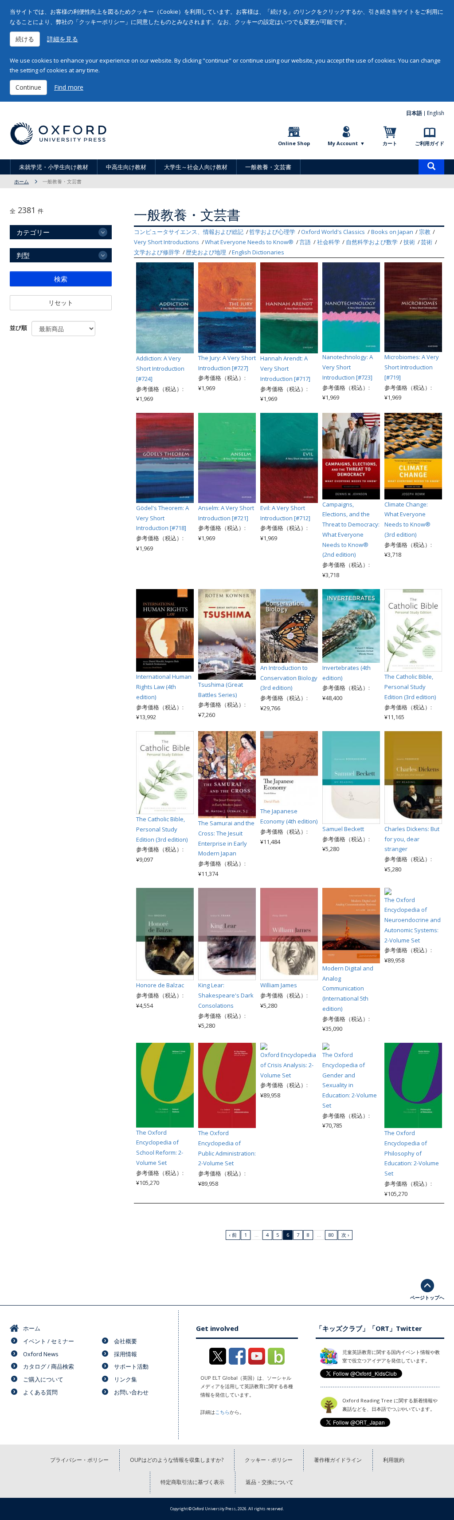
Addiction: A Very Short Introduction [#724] (160, 368)
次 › (345, 1234)
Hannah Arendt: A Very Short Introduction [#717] (285, 368)
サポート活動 (131, 1366)
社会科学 (328, 242)
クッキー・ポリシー (269, 1460)
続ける (25, 39)
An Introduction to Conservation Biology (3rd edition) (288, 678)
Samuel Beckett (343, 829)
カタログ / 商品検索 (48, 1366)
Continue (28, 87)
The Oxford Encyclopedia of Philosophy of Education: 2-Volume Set (411, 1153)
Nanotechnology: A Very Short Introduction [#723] (347, 367)
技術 (409, 242)
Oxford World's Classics (333, 232)
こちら (222, 1412)
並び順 (18, 328)
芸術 (426, 242)
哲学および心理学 (272, 232)
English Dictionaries (258, 252)
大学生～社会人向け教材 (195, 167)
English (435, 113)
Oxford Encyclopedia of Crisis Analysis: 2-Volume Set (288, 1065)
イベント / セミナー (48, 1341)
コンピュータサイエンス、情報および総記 (188, 232)
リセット (60, 302)
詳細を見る (62, 39)
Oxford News (41, 1354)
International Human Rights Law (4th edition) (164, 687)
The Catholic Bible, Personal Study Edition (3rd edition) (410, 687)
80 (331, 1234)
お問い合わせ (131, 1392)
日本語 (414, 113)
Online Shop (294, 143)
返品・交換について (270, 1482)
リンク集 (125, 1379)
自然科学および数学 (372, 242)
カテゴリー (33, 232)
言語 (305, 242)
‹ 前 (233, 1234)
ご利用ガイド (429, 143)
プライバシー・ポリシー (79, 1460)
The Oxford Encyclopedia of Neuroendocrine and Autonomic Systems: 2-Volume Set (412, 920)
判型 (23, 255)
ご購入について (43, 1379)
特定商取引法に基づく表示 (192, 1482)
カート (390, 143)
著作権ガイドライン (338, 1460)
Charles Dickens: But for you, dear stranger (411, 839)
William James (278, 985)
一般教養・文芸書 (268, 167)
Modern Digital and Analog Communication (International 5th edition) (347, 988)
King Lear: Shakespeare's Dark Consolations (226, 995)
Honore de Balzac (160, 985)
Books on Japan (392, 232)
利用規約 (393, 1460)
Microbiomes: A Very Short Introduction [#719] (411, 367)
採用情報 (125, 1354)
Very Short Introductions (166, 242)
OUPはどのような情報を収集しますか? (176, 1460)
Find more (68, 87)
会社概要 (125, 1341)
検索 (60, 278)
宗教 (425, 232)
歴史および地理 (206, 252)
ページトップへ (427, 1297)
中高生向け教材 (126, 167)
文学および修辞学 (157, 252)
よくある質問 (40, 1392)
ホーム (21, 181)
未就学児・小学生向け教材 (53, 167)
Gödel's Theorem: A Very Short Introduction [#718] (162, 518)
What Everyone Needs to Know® (249, 242)
